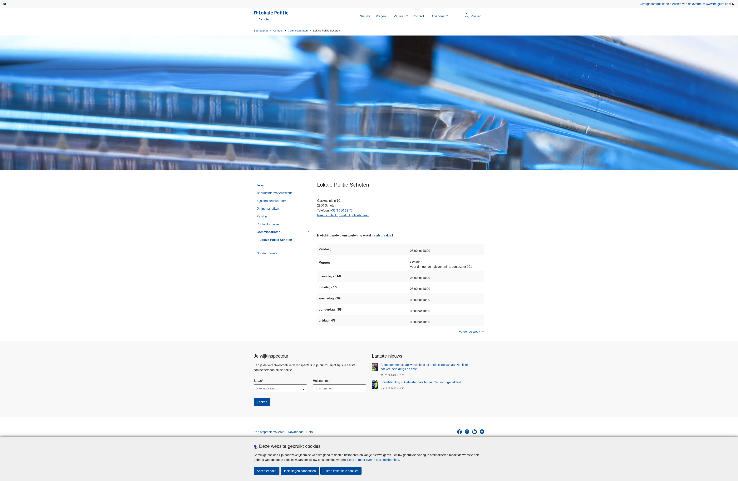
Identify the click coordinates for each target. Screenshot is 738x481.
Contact (418, 16)
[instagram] (467, 431)
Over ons (438, 16)
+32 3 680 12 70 (341, 210)
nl (5, 4)
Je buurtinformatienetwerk (274, 193)
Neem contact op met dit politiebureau (343, 215)
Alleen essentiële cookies (340, 471)
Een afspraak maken (268, 432)
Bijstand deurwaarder (271, 200)
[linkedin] (474, 431)
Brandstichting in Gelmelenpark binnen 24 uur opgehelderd (421, 382)
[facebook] (459, 431)
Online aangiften (268, 208)
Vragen (381, 16)
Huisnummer (321, 380)
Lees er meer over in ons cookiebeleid (373, 459)
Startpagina (261, 30)
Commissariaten (298, 30)
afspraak (382, 235)
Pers (309, 432)
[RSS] (482, 431)
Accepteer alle (266, 471)
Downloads (295, 432)
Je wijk (261, 185)
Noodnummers (267, 253)
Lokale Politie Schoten (275, 239)
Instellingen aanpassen (300, 471)
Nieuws (365, 16)
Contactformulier (268, 224)
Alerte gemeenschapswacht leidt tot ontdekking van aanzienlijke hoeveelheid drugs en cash (424, 367)
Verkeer (399, 16)
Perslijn (262, 216)
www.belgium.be (717, 4)
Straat (258, 380)
